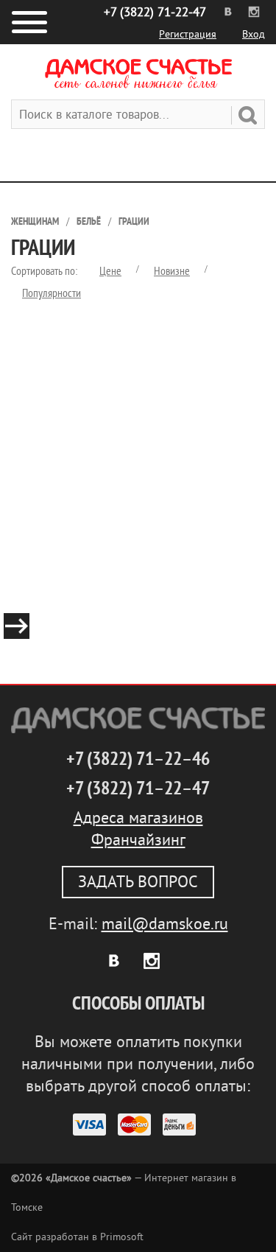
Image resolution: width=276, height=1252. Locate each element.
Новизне (172, 271)
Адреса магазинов (138, 818)
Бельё (89, 221)
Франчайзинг (138, 840)
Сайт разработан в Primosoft (77, 1236)
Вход (253, 34)
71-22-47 (155, 12)
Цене (110, 271)
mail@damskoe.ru (165, 924)
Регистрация (187, 34)
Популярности (51, 293)
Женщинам (35, 221)
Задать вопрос (138, 882)
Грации (133, 221)
